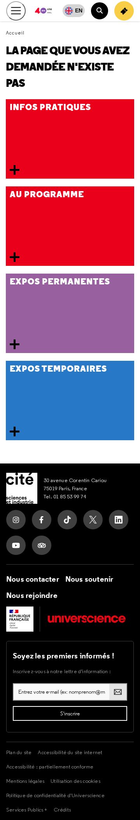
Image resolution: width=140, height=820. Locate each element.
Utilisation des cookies (75, 780)
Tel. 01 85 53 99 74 (65, 496)
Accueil (15, 32)
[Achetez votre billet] (124, 11)
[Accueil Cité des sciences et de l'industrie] (21, 488)
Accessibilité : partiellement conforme (50, 766)
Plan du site (19, 752)
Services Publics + (26, 809)
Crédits (62, 809)
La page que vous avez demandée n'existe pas (68, 66)
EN (78, 10)
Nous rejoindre (32, 595)
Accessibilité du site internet (70, 752)
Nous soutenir (89, 579)
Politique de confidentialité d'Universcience (55, 795)
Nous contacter (32, 579)
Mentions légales (25, 780)
